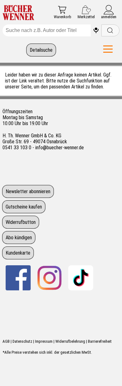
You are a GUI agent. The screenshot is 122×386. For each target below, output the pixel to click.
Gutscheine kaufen (24, 207)
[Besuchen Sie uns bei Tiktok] (80, 277)
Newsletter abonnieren (28, 191)
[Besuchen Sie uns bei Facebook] (18, 277)
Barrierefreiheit (100, 341)
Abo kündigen (19, 238)
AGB (6, 341)
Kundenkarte (18, 253)
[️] (96, 30)
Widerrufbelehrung (70, 341)
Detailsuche (41, 50)
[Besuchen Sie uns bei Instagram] (49, 277)
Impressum (44, 341)
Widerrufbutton (21, 222)
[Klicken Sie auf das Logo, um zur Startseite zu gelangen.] (18, 13)
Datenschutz (22, 341)
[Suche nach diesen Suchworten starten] (110, 30)
